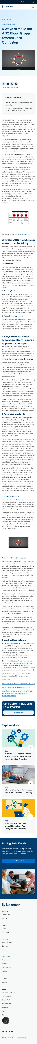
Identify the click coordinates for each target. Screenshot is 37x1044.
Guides (4, 979)
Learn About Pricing (18, 861)
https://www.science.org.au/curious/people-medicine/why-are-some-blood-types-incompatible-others (17, 693)
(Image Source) (25, 234)
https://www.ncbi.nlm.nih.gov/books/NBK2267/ (18, 683)
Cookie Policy (6, 1000)
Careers (5, 946)
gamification (14, 653)
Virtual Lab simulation (24, 663)
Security (5, 1007)
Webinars (5, 971)
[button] (33, 7)
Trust (4, 1011)
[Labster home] (8, 6)
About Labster (7, 942)
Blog (3, 960)
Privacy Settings (21, 1038)
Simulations (6, 915)
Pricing (4, 918)
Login (33, 2)
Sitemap (5, 1015)
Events (4, 964)
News (4, 975)
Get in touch (6, 674)
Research (5, 982)
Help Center (6, 932)
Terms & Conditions (9, 992)
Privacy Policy (6, 996)
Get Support (24, 2)
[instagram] (6, 1031)
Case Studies (6, 967)
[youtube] (12, 1031)
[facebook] (3, 1031)
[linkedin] (9, 1031)
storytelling (6, 655)
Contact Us (6, 950)
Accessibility (6, 1004)
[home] (18, 905)
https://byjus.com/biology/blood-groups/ (16, 687)
